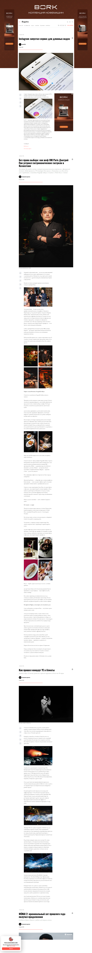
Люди (32, 25)
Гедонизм (42, 25)
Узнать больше (12, 946)
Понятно (11, 948)
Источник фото (27, 148)
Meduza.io (26, 146)
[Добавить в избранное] (72, 38)
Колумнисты (27, 25)
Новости (21, 25)
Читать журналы (70, 25)
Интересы (48, 25)
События (37, 25)
